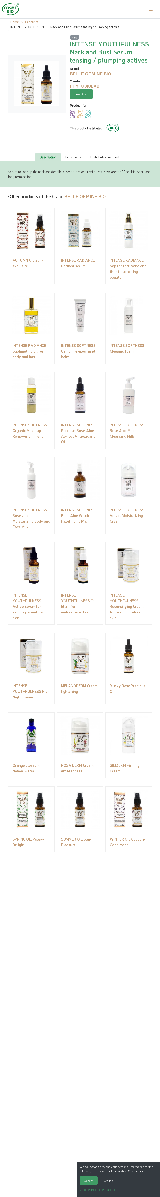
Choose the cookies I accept (98, 1189)
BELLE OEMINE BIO (85, 196)
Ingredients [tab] (73, 157)
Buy (83, 94)
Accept (88, 1180)
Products (32, 21)
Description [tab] (48, 157)
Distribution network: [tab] (105, 157)
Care (74, 37)
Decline (108, 1180)
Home (14, 21)
